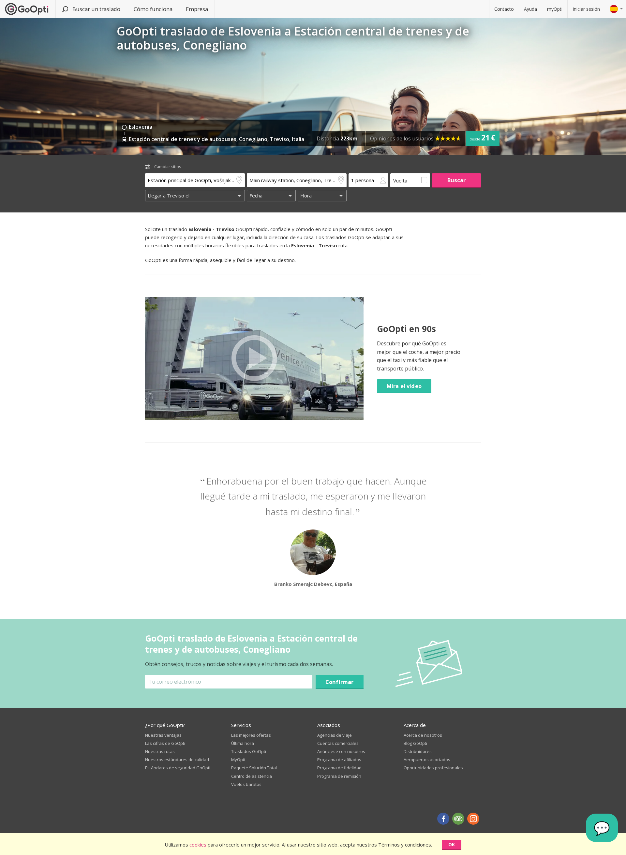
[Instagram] (473, 819)
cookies (197, 844)
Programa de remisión (339, 776)
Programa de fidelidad (339, 768)
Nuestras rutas (160, 751)
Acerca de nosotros (423, 735)
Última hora (242, 743)
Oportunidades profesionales (433, 768)
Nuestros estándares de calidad (177, 759)
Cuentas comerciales (338, 743)
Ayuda (530, 9)
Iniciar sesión (586, 9)
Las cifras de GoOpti (165, 743)
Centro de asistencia (251, 776)
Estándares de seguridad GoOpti (177, 768)
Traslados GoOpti (248, 751)
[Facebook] (443, 819)
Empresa (197, 9)
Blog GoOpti (415, 743)
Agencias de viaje (334, 735)
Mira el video (404, 386)
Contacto (504, 9)
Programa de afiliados (339, 759)
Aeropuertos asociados (427, 759)
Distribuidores (418, 751)
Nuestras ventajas (163, 735)
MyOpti (238, 759)
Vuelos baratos (246, 784)
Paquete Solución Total (254, 768)
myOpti (554, 9)
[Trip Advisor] (458, 819)
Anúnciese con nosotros (341, 751)
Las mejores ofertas (251, 735)
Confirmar (339, 682)
